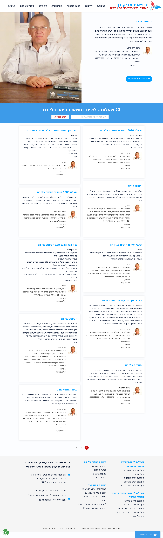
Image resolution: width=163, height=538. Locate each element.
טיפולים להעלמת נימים (132, 462)
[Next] (61, 447)
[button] (73, 6)
